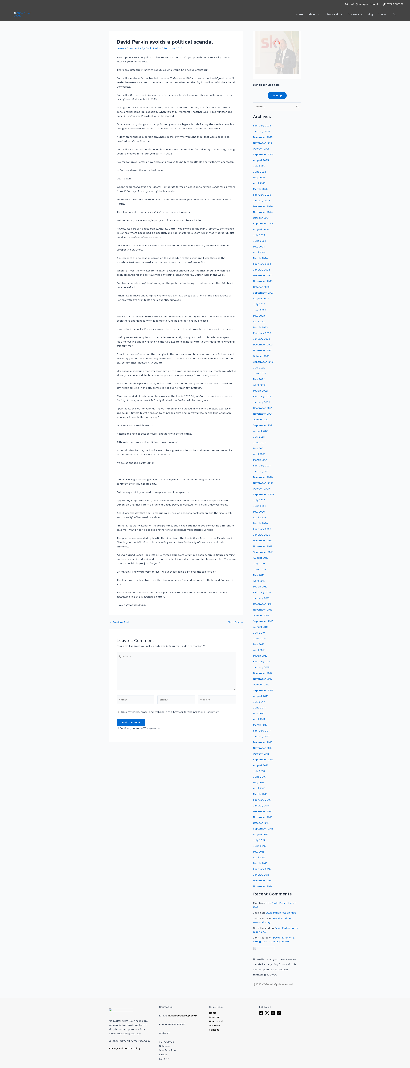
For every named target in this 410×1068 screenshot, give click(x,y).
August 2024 (261, 229)
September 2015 (263, 828)
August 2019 (260, 557)
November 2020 (263, 482)
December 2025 (263, 137)
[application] (341, 14)
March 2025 (260, 188)
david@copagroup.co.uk (182, 1015)
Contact (383, 14)
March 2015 (260, 863)
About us (314, 14)
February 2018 (262, 661)
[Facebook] (261, 1013)
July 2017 (259, 701)
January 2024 (261, 269)
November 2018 (262, 609)
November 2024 (263, 212)
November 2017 (262, 678)
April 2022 (259, 384)
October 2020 (261, 488)
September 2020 (263, 494)
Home (299, 14)
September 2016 (263, 759)
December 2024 (263, 206)
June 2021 (259, 442)
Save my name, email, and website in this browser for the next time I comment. (170, 711)
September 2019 (263, 552)
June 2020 (259, 505)
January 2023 (261, 338)
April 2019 (259, 580)
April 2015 (259, 857)
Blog (370, 14)
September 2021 (263, 425)
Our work (353, 14)
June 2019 (259, 569)
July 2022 (259, 367)
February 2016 (262, 799)
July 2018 (259, 632)
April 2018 (259, 649)
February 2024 (262, 263)
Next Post (235, 622)
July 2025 (259, 165)
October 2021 (261, 419)
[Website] (217, 700)
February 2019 (262, 592)
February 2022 (262, 396)
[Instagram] (273, 1013)
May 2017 (259, 713)
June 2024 (259, 240)
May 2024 (259, 246)
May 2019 (258, 575)
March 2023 (260, 327)
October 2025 (261, 148)
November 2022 (263, 350)
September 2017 (263, 690)
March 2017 (260, 724)
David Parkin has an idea (281, 912)
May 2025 (259, 177)
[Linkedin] (279, 1013)
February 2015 (262, 868)
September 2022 (263, 361)
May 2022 (259, 379)
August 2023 (261, 298)
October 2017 (261, 684)
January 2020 (261, 534)
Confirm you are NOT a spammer (140, 728)
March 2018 (260, 655)
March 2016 (260, 794)
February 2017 (262, 730)
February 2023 (262, 333)
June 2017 (259, 707)
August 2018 (260, 626)
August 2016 (260, 765)
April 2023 (259, 321)
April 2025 (259, 183)
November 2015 (262, 817)
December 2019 (262, 540)
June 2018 (259, 638)
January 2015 (261, 874)
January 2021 (261, 471)
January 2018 (261, 667)
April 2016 (259, 788)
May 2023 (259, 315)
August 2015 (260, 834)
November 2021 (262, 413)
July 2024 (259, 235)
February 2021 (262, 465)
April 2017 (259, 719)
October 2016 (261, 753)
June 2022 (259, 373)
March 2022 (260, 390)
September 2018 (263, 621)
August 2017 (261, 696)
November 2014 (262, 886)
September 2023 (263, 292)
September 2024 (263, 223)
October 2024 (261, 217)
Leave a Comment (128, 48)
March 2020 (260, 523)
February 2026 (262, 125)
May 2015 (258, 851)
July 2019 (259, 563)
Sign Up (277, 95)
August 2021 (260, 431)
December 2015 (262, 811)
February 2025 (262, 194)
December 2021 (262, 407)
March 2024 (260, 258)
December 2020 (263, 477)
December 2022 (263, 344)
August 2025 (261, 160)
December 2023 (263, 275)
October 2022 (261, 356)
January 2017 (261, 736)
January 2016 (261, 805)
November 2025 (263, 142)
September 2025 (263, 154)
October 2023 (261, 286)
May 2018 (258, 644)
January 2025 (261, 200)
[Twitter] (267, 1013)
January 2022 (261, 402)
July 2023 (259, 304)
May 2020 (259, 511)
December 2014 (262, 880)
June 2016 (259, 776)
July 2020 (259, 500)
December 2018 (262, 603)
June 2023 (259, 310)
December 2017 (262, 673)
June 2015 (259, 845)
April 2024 (259, 252)
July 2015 (259, 840)
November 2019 (262, 546)
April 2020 (259, 517)
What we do (332, 14)
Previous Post (119, 622)
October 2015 (261, 822)
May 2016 (258, 782)
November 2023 (263, 281)
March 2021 (260, 459)
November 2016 (262, 747)
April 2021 (259, 454)
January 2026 (261, 131)
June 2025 (259, 171)
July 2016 (259, 771)
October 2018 (261, 615)
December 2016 (262, 742)
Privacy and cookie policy (124, 1048)
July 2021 (259, 436)
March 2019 (260, 586)
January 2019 (261, 598)
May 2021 (258, 448)
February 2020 (262, 528)
